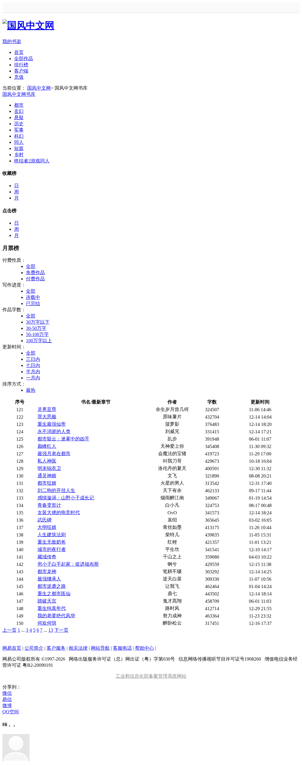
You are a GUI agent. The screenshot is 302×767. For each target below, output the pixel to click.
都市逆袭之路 (51, 586)
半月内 (33, 371)
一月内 (33, 377)
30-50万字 (36, 328)
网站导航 (100, 648)
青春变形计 (49, 505)
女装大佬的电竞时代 (58, 512)
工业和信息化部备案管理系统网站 (151, 676)
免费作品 (35, 272)
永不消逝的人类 (53, 431)
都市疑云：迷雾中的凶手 (63, 438)
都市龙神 (46, 571)
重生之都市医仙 (53, 593)
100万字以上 (39, 340)
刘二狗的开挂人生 (56, 490)
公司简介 (33, 648)
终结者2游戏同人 (32, 160)
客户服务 (56, 648)
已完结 (33, 303)
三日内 (33, 359)
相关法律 (78, 648)
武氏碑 (44, 519)
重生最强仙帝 (51, 424)
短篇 (19, 148)
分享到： (11, 686)
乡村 (19, 154)
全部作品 (23, 58)
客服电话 (122, 648)
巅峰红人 (46, 446)
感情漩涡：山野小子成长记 (65, 497)
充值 (19, 77)
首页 (19, 52)
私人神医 (46, 460)
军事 (19, 129)
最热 (30, 390)
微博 (7, 705)
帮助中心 (144, 648)
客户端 (21, 70)
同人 (19, 142)
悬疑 (19, 117)
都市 (19, 105)
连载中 (33, 297)
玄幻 (19, 111)
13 (50, 630)
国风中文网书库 (18, 94)
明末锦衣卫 (49, 468)
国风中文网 (39, 87)
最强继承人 (49, 578)
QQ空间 (10, 711)
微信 (7, 693)
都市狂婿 (46, 482)
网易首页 (11, 648)
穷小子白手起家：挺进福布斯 (68, 564)
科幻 (19, 136)
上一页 (9, 630)
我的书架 (11, 41)
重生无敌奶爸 (51, 541)
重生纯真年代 (51, 608)
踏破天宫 (46, 600)
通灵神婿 (46, 475)
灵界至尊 (46, 409)
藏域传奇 (46, 556)
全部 (30, 266)
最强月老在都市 (53, 453)
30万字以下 (38, 322)
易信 (7, 699)
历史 (19, 123)
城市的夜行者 (51, 549)
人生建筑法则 (51, 534)
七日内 (33, 365)
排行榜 (21, 64)
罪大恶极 (46, 416)
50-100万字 (37, 334)
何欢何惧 (46, 623)
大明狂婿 (46, 527)
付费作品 (35, 278)
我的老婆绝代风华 (56, 615)
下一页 (61, 630)
